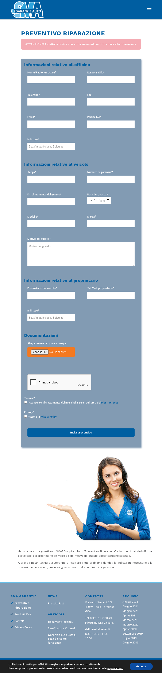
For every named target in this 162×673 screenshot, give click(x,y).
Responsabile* (96, 72)
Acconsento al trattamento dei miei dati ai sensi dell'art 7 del (73, 402)
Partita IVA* (94, 117)
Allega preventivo (46, 343)
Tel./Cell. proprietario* (101, 288)
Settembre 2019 (133, 633)
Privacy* (29, 412)
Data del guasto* (97, 194)
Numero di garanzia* (100, 172)
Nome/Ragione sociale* (41, 72)
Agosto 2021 (130, 602)
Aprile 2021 (129, 615)
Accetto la (42, 416)
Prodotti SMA (23, 614)
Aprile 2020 (129, 629)
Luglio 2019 (129, 638)
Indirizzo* (33, 139)
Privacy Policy (48, 416)
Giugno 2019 (130, 642)
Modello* (33, 216)
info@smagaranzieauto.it (100, 622)
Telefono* (33, 95)
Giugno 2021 (130, 606)
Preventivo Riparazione (23, 605)
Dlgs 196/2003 (110, 402)
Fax (89, 95)
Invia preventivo (81, 432)
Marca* (91, 216)
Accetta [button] (141, 666)
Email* (31, 117)
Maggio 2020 (130, 624)
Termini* (29, 398)
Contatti (19, 621)
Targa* (31, 172)
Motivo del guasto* (39, 239)
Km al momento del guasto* (44, 194)
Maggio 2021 (130, 611)
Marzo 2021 (130, 620)
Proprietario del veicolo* (42, 288)
